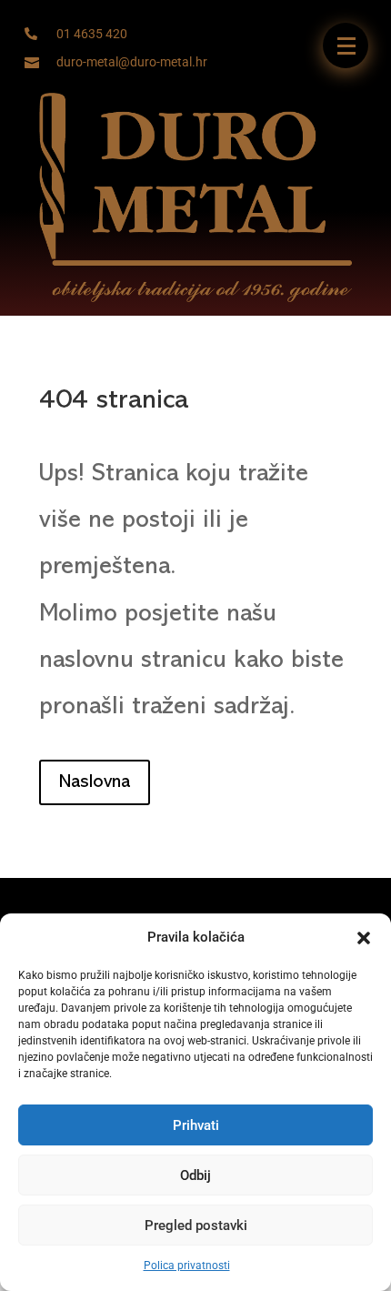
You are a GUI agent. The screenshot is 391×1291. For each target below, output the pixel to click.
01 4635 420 (91, 33)
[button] (364, 938)
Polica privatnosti (187, 1265)
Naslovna (94, 782)
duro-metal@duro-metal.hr (131, 62)
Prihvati (196, 1125)
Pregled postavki (196, 1225)
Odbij (195, 1175)
